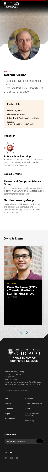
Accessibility (29, 421)
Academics (8, 409)
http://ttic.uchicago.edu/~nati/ (20, 124)
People (7, 414)
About (6, 398)
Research (7, 403)
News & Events (9, 419)
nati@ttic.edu (18, 110)
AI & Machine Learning (17, 156)
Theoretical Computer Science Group (22, 183)
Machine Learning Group (19, 200)
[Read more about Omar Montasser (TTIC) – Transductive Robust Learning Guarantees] (23, 285)
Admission (29, 398)
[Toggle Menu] (44, 5)
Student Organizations (33, 403)
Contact (28, 408)
